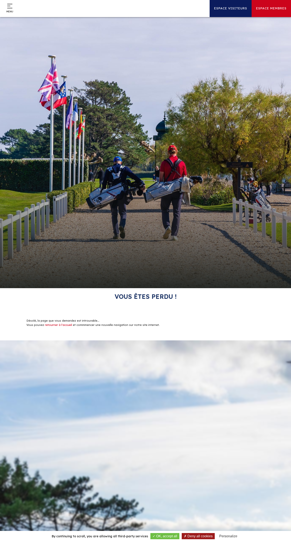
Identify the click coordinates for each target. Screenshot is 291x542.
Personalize (228, 536)
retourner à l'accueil (58, 325)
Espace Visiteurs (230, 8)
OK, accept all (166, 536)
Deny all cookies (200, 536)
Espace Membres (271, 8)
